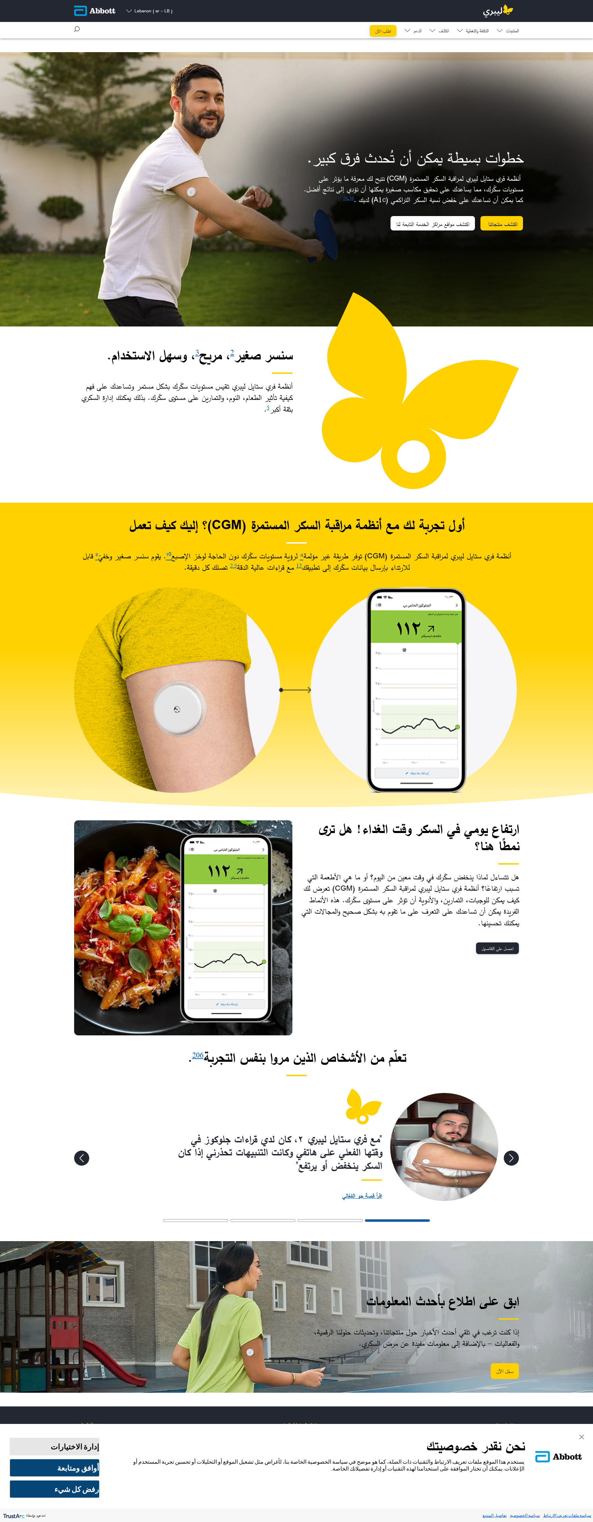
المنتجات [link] (512, 31)
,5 (235, 565)
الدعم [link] (417, 31)
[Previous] (511, 1158)
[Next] (81, 1158)
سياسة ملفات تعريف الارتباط (567, 1515)
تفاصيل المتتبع (494, 1515)
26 (345, 198)
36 (351, 198)
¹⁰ (168, 556)
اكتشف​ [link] (444, 31)
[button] (77, 29)
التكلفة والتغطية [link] (477, 31)
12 (299, 565)
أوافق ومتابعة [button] (78, 1468)
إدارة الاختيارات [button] (75, 1446)
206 (198, 1055)
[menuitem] (508, 29)
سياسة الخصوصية (525, 1515)
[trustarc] (13, 1515)
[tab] (397, 1220)
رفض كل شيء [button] (77, 1489)
